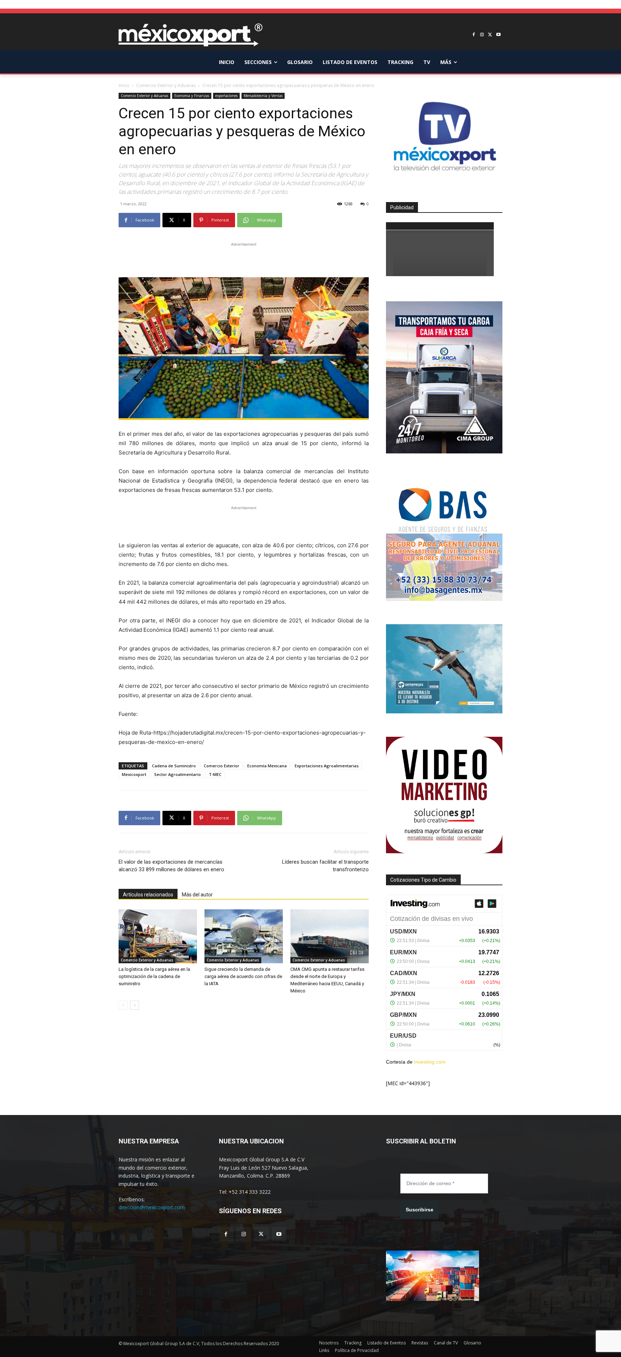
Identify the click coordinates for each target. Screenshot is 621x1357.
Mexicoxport (134, 774)
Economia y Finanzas (191, 95)
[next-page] (134, 1005)
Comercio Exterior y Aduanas (166, 85)
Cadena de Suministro (174, 765)
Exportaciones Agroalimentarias (327, 765)
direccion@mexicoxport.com (152, 1207)
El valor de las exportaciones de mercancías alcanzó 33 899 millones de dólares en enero (171, 866)
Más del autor (197, 894)
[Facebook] (474, 35)
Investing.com (430, 1062)
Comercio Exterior (221, 765)
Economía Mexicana (267, 765)
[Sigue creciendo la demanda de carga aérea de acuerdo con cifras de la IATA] (243, 936)
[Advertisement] (244, 259)
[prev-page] (123, 1005)
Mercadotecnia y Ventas (263, 95)
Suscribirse (419, 1209)
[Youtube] (498, 35)
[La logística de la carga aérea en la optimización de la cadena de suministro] (158, 936)
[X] (490, 35)
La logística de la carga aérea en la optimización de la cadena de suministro (154, 976)
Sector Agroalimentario (177, 774)
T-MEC (215, 774)
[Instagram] (482, 35)
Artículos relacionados (148, 894)
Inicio (124, 85)
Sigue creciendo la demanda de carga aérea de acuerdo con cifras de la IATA (243, 976)
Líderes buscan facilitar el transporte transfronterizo (325, 866)
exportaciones (226, 95)
